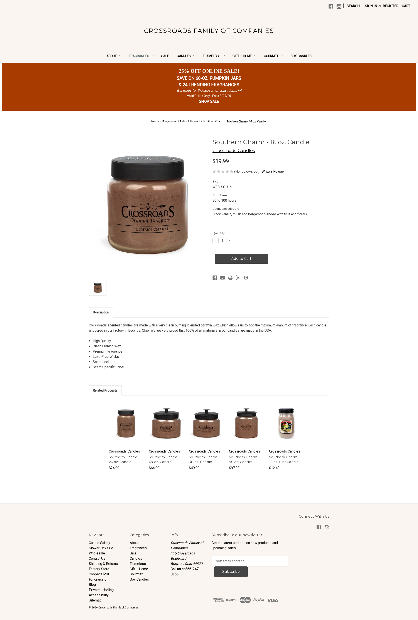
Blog (92, 585)
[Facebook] (331, 6)
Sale (165, 56)
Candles (184, 56)
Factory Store (99, 569)
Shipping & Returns (103, 564)
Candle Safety (99, 543)
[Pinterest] (246, 277)
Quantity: (218, 233)
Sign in (371, 6)
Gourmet (271, 56)
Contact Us (97, 558)
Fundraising (97, 579)
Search (353, 6)
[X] (238, 277)
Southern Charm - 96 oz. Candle (244, 459)
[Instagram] (339, 6)
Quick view (126, 419)
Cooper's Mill (99, 574)
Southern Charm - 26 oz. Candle (124, 459)
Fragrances (139, 56)
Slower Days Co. (101, 548)
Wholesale (97, 553)
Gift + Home (242, 56)
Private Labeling (101, 590)
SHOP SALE (209, 101)
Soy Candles (301, 56)
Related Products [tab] (105, 390)
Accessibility (99, 595)
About (111, 56)
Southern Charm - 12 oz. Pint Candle (284, 459)
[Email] (222, 277)
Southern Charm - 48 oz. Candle (204, 459)
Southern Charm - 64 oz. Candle (164, 459)
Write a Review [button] (273, 171)
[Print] (230, 277)
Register (390, 6)
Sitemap (95, 600)
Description (101, 312)
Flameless (211, 56)
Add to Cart (126, 427)
